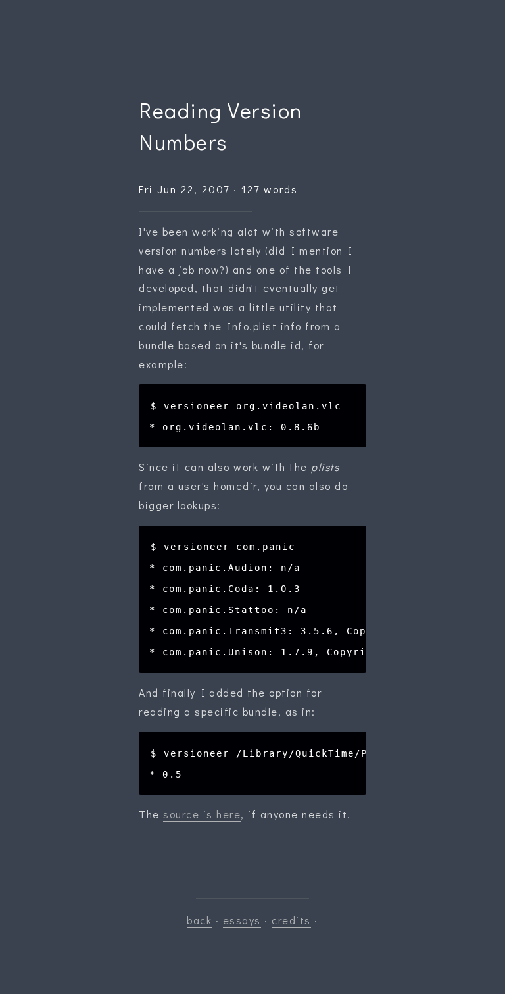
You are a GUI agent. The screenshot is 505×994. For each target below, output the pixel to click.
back (199, 920)
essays (242, 920)
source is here (202, 814)
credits (291, 920)
